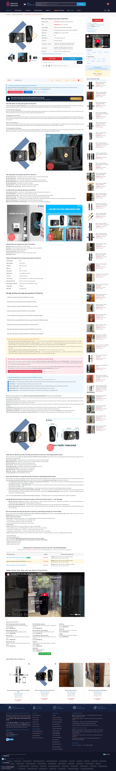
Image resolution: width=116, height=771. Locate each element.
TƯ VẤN (73, 58)
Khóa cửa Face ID (34, 766)
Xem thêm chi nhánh (44, 653)
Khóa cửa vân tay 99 (13, 754)
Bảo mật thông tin (56, 730)
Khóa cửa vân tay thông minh (39, 761)
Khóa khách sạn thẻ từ (11, 768)
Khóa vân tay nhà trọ (56, 744)
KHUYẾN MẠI (61, 10)
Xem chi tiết (79, 341)
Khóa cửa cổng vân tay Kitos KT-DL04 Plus (16, 565)
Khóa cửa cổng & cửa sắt (30, 763)
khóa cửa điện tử (36, 735)
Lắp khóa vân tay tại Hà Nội (73, 768)
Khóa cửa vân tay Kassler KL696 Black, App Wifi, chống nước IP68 (102, 377)
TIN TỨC (79, 10)
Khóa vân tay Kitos (79, 763)
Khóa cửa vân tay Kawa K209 (102, 274)
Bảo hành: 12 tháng (44, 694)
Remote (98, 61)
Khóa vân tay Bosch (62, 763)
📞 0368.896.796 (28, 92)
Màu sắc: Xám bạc (18, 697)
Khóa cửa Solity (71, 763)
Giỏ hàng (8, 702)
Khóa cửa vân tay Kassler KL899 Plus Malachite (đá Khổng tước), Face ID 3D (101, 387)
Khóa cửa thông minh (56, 737)
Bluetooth (93, 61)
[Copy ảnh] (49, 66)
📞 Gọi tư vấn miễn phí (49, 371)
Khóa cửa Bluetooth (63, 761)
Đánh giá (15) (18, 80)
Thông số (58, 80)
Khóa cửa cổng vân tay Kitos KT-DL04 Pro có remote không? (21, 310)
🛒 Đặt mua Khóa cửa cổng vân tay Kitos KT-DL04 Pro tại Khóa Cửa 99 (25, 371)
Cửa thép (94, 52)
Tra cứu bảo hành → (76, 98)
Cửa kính (100, 52)
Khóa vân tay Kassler (90, 763)
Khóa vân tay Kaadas (42, 763)
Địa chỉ (81, 80)
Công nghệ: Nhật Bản (18, 694)
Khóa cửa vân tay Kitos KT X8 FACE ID (97, 690)
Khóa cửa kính (36, 717)
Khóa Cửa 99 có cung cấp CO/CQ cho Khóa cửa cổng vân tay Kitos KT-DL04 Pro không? (27, 320)
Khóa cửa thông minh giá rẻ (52, 761)
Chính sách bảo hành (56, 726)
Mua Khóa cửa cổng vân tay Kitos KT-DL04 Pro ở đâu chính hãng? (22, 324)
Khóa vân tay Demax (11, 766)
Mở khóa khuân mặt (56, 746)
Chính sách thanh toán (57, 721)
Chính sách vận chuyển (57, 719)
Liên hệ (53, 715)
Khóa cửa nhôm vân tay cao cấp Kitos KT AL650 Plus (18, 691)
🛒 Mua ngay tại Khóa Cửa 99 (15, 92)
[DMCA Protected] (106, 754)
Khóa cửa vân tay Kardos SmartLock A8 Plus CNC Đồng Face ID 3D (102, 164)
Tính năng (66, 80)
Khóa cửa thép (36, 719)
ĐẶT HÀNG (52, 58)
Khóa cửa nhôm (36, 724)
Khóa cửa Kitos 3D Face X (71, 690)
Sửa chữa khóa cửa (62, 768)
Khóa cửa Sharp (36, 726)
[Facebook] (43, 66)
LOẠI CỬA (27, 10)
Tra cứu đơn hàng (56, 735)
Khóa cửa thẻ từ (43, 766)
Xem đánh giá (97, 75)
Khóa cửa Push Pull (84, 766)
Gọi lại (79, 62)
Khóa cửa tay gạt (93, 766)
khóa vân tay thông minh (57, 749)
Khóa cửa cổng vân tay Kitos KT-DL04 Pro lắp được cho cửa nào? (22, 306)
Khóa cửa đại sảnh (20, 763)
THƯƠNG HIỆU (18, 10)
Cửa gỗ (88, 52)
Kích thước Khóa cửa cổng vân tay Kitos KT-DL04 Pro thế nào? (21, 301)
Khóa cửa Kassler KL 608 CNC (102, 345)
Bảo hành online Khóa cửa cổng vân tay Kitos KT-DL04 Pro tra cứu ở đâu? (24, 329)
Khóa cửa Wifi (71, 761)
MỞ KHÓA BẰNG (38, 10)
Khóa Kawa (98, 763)
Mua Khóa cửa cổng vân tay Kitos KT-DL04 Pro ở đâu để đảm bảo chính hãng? (25, 333)
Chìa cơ (88, 63)
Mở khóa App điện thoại (37, 731)
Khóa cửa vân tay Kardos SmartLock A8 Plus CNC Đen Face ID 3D (102, 114)
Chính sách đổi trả (56, 724)
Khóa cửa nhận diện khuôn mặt (23, 766)
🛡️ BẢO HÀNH (70, 10)
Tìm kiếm (81, 4)
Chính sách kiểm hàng (56, 728)
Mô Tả (9, 80)
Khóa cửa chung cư (37, 715)
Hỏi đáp (73, 80)
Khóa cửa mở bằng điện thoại (54, 766)
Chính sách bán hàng (56, 717)
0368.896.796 (98, 20)
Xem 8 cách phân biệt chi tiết (49, 353)
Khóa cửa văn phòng (43, 768)
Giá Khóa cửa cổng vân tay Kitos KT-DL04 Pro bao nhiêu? (20, 297)
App (88, 61)
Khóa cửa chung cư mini (32, 768)
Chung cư (89, 54)
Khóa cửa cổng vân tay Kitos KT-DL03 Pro (16, 557)
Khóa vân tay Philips (52, 763)
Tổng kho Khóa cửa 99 (16, 541)
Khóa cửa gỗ (35, 721)
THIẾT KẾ (48, 10)
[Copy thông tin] (46, 66)
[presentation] (39, 57)
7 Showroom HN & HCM (41, 92)
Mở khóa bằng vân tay (37, 733)
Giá (52, 80)
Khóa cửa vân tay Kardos (38, 737)
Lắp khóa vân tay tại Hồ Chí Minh (87, 768)
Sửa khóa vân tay (56, 741)
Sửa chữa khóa (55, 739)
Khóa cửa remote (65, 766)
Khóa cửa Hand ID (74, 766)
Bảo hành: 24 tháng (18, 695)
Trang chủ (9, 10)
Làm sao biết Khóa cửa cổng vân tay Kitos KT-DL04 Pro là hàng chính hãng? (25, 315)
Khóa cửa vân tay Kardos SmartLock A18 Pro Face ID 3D (102, 154)
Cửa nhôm (106, 52)
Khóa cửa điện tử (17, 761)
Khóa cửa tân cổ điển (103, 766)
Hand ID (103, 61)
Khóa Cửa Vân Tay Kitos (17, 14)
